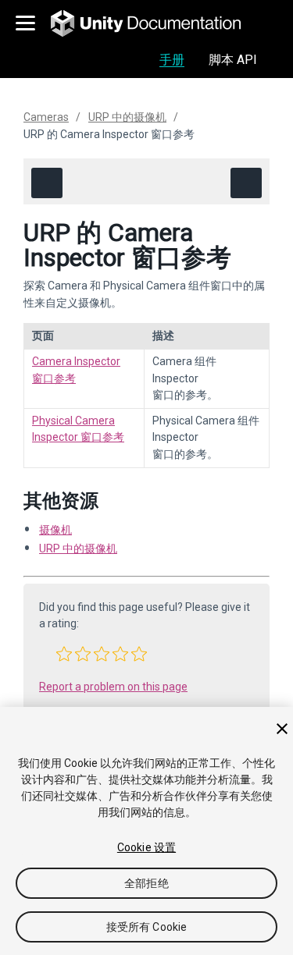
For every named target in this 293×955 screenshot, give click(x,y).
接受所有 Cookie (147, 927)
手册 (171, 59)
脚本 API (233, 59)
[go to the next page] (246, 183)
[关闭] (282, 729)
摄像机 (55, 530)
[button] (64, 653)
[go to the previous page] (47, 183)
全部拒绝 (146, 883)
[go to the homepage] (157, 23)
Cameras (46, 117)
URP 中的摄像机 (127, 117)
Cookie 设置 (146, 847)
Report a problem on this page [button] (113, 686)
